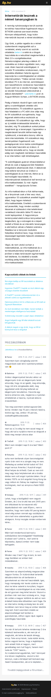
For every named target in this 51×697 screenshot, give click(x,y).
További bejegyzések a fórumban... (25, 670)
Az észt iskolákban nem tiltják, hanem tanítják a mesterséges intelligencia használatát (24, 310)
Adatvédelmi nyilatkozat (11, 689)
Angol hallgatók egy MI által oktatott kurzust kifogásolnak (22, 321)
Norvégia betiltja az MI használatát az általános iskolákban (24, 282)
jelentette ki (30, 94)
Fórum (35, 689)
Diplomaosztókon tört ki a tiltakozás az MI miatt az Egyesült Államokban (25, 303)
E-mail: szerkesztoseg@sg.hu (13, 693)
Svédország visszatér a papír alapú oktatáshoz (24, 316)
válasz (37, 357)
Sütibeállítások (31, 693)
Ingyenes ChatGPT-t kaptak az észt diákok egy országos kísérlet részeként (24, 289)
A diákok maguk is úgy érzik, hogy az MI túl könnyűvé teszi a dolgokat (22, 328)
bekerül (18, 52)
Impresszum (26, 689)
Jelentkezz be (11, 350)
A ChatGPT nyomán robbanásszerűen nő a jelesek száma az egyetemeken (22, 296)
